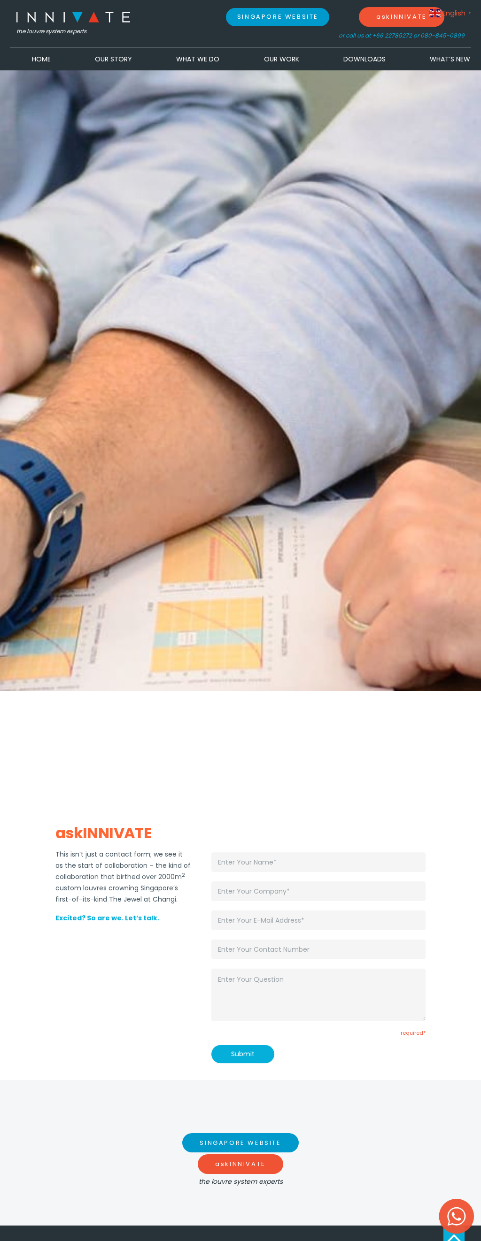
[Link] (73, 17)
